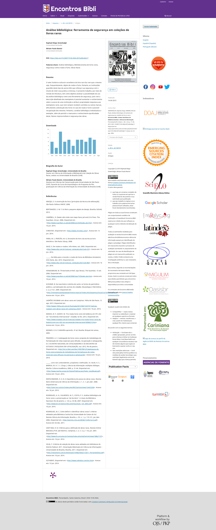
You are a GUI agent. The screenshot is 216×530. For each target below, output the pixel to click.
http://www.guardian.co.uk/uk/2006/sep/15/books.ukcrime (69, 276)
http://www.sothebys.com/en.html (80, 460)
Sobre (53, 16)
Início (45, 16)
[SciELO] (156, 194)
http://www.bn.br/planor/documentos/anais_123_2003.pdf (69, 404)
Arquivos (71, 16)
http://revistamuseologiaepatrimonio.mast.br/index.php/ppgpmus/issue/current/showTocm (82, 292)
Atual (62, 16)
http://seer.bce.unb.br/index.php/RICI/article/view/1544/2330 (70, 387)
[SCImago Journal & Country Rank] (156, 129)
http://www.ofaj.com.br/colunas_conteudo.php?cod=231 (68, 249)
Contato (104, 16)
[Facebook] (145, 89)
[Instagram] (152, 89)
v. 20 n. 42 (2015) (66, 23)
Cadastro (163, 2)
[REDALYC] (156, 218)
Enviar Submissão (150, 27)
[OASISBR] (156, 294)
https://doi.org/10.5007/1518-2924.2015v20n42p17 (69, 58)
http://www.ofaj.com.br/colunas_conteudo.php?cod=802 (68, 263)
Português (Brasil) (149, 47)
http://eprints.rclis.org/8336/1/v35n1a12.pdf (80, 420)
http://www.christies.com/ (77, 231)
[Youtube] (160, 89)
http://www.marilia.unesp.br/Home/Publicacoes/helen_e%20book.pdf (73, 371)
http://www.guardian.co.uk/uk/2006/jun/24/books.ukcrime (69, 223)
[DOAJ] (156, 117)
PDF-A (113, 90)
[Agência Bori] (156, 344)
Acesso (95, 16)
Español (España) (149, 43)
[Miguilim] (156, 280)
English (145, 40)
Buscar (169, 16)
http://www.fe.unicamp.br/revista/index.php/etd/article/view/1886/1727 (74, 436)
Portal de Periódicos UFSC (120, 16)
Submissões (83, 16)
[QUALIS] (156, 265)
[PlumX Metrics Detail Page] (53, 475)
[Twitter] (167, 89)
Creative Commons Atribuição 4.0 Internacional (109, 502)
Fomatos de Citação (116, 137)
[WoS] (156, 165)
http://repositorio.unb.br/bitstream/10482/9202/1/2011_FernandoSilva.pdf (75, 453)
